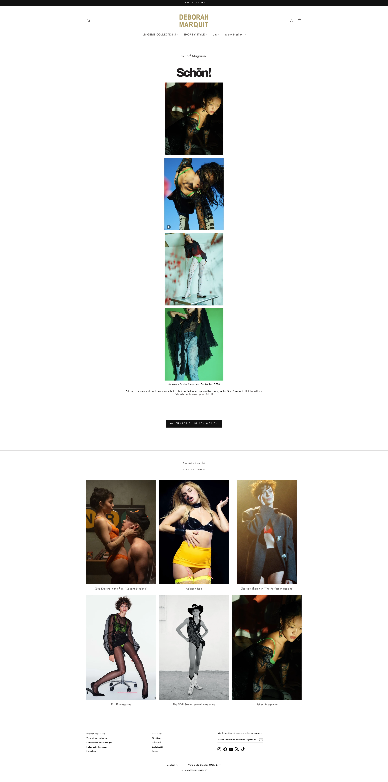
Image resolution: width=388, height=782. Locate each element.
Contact (155, 751)
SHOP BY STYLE (195, 35)
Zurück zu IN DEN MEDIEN (196, 424)
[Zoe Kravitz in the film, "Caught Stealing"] (121, 532)
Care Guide (157, 734)
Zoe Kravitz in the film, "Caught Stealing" (121, 589)
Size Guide (157, 738)
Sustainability (158, 747)
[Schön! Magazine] (267, 647)
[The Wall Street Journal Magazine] (194, 647)
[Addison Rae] (194, 532)
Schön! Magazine (267, 704)
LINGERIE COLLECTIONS (159, 35)
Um (215, 35)
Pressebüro (91, 751)
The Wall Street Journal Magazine (194, 704)
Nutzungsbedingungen (96, 747)
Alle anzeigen (194, 469)
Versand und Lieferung (96, 738)
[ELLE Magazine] (121, 647)
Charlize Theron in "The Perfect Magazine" (267, 589)
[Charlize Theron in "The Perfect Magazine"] (267, 532)
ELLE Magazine (121, 704)
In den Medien (233, 35)
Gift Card (156, 743)
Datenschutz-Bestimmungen (99, 743)
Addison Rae (194, 589)
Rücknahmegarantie (95, 734)
